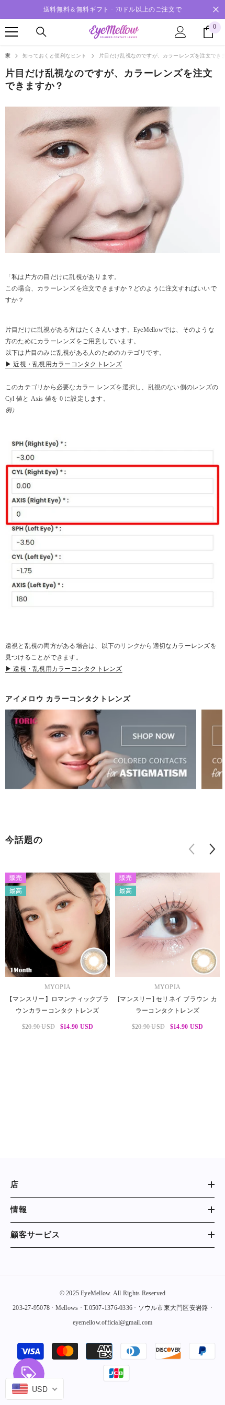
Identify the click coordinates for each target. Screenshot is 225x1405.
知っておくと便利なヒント (54, 56)
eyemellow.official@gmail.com (113, 1322)
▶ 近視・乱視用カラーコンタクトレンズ (63, 364)
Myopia (57, 987)
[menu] (11, 32)
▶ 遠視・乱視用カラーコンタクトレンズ (63, 668)
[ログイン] (180, 32)
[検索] (41, 32)
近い (216, 10)
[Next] (212, 849)
